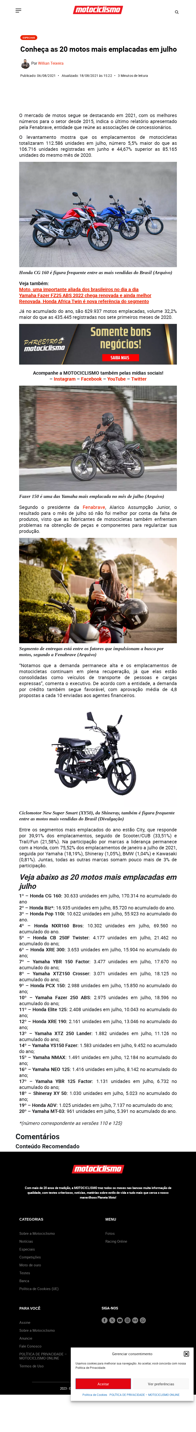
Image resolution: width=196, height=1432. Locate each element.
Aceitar (103, 1383)
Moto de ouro (30, 1265)
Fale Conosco (30, 1346)
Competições (30, 1257)
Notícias (26, 1241)
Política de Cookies (94, 1395)
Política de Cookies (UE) (39, 1288)
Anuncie (25, 1338)
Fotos (110, 1233)
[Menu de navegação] (18, 11)
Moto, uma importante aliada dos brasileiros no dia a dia (79, 289)
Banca (24, 1280)
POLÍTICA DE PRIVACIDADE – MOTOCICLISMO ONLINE (144, 1395)
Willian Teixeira (51, 63)
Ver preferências (161, 1383)
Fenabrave (94, 507)
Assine (24, 1322)
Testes (24, 1272)
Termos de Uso (31, 1366)
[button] (186, 1353)
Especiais (29, 37)
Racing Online (116, 1241)
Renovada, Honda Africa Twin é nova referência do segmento (84, 301)
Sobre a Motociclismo (37, 1233)
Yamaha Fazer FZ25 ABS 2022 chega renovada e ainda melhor (85, 295)
